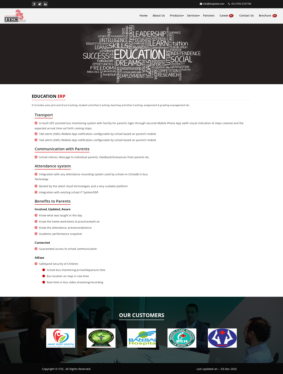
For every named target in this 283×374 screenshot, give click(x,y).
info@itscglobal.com (213, 3)
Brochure (265, 15)
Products (176, 15)
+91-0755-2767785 (241, 3)
